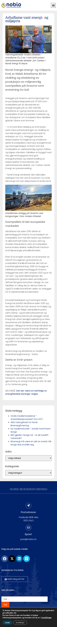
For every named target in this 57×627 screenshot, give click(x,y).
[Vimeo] (26, 558)
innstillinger (46, 618)
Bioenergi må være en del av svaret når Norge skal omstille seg (31, 443)
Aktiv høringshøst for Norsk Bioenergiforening (24, 424)
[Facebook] (4, 558)
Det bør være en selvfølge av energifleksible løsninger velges (26, 392)
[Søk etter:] (24, 599)
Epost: (28, 534)
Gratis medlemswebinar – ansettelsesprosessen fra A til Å (27, 417)
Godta (7, 623)
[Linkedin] (19, 558)
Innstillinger (20, 623)
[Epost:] (28, 527)
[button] (53, 5)
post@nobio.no (28, 539)
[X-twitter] (12, 558)
